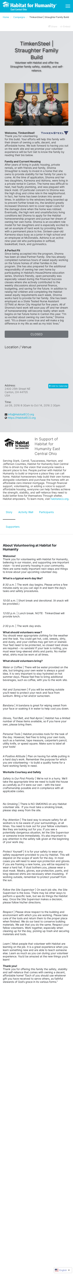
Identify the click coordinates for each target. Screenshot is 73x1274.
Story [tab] (9, 512)
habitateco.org (60, 498)
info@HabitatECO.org (21, 414)
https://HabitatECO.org (22, 417)
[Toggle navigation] (68, 6)
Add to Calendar (59, 386)
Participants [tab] (46, 512)
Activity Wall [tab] (25, 512)
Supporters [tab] (12, 526)
